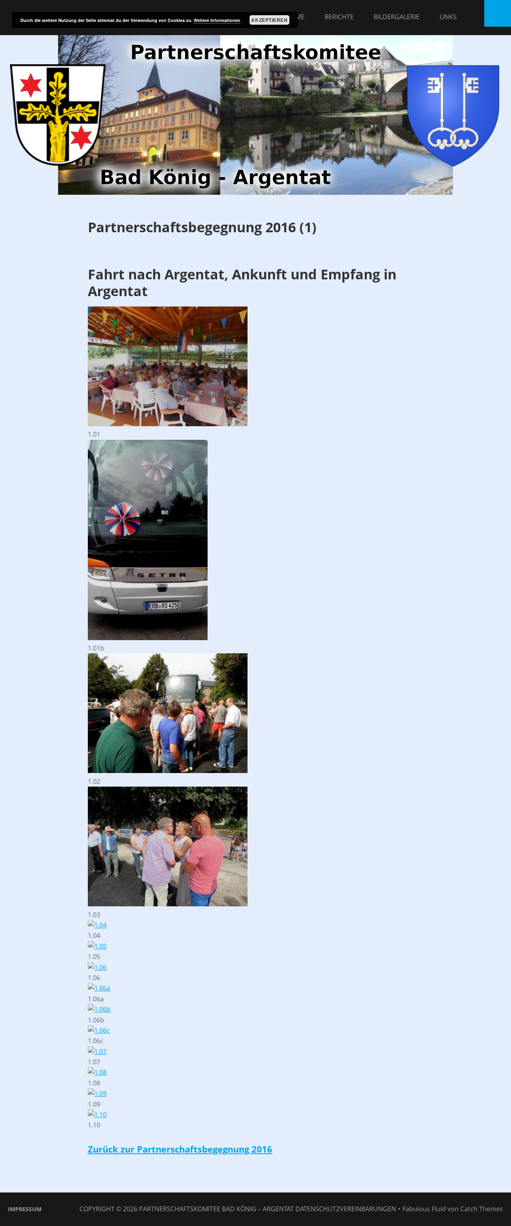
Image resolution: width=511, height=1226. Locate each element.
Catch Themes (481, 1208)
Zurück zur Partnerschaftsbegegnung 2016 (180, 1149)
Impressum (25, 1209)
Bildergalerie (397, 16)
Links (448, 16)
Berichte (339, 16)
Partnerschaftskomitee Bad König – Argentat (216, 1208)
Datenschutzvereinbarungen (345, 1208)
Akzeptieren (269, 20)
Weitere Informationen (217, 20)
